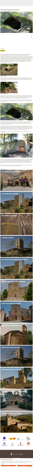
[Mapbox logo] (2, 48)
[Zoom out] (31, 36)
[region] (16, 41)
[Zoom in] (31, 35)
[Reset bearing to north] (31, 37)
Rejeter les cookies (8, 465)
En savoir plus (3, 463)
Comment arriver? (3, 50)
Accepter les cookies (24, 465)
